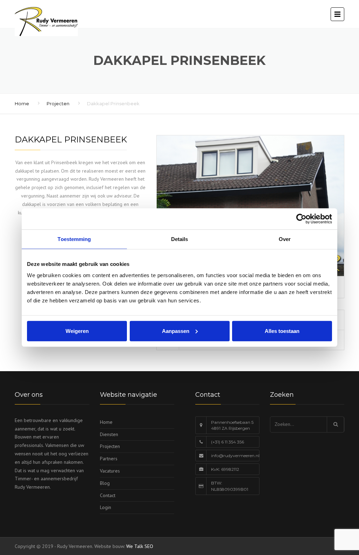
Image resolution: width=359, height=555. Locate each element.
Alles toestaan (282, 331)
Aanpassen (175, 331)
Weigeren (77, 331)
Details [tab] (179, 239)
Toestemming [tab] (74, 239)
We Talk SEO (139, 546)
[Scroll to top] (322, 517)
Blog (105, 483)
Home (22, 103)
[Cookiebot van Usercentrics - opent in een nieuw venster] (301, 219)
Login (105, 507)
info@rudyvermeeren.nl (235, 455)
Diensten (109, 434)
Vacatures (110, 471)
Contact (107, 495)
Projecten (58, 103)
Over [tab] (285, 239)
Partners (108, 458)
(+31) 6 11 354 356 (227, 441)
